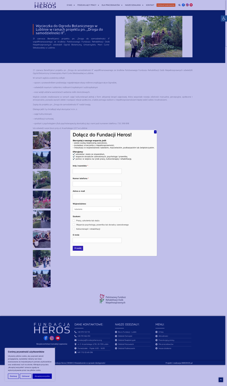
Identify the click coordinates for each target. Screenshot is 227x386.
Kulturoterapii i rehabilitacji (88, 229)
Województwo (79, 204)
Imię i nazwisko (80, 166)
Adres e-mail (79, 191)
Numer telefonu (81, 178)
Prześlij (77, 248)
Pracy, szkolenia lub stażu (87, 220)
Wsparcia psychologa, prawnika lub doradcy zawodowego (102, 224)
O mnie (76, 235)
